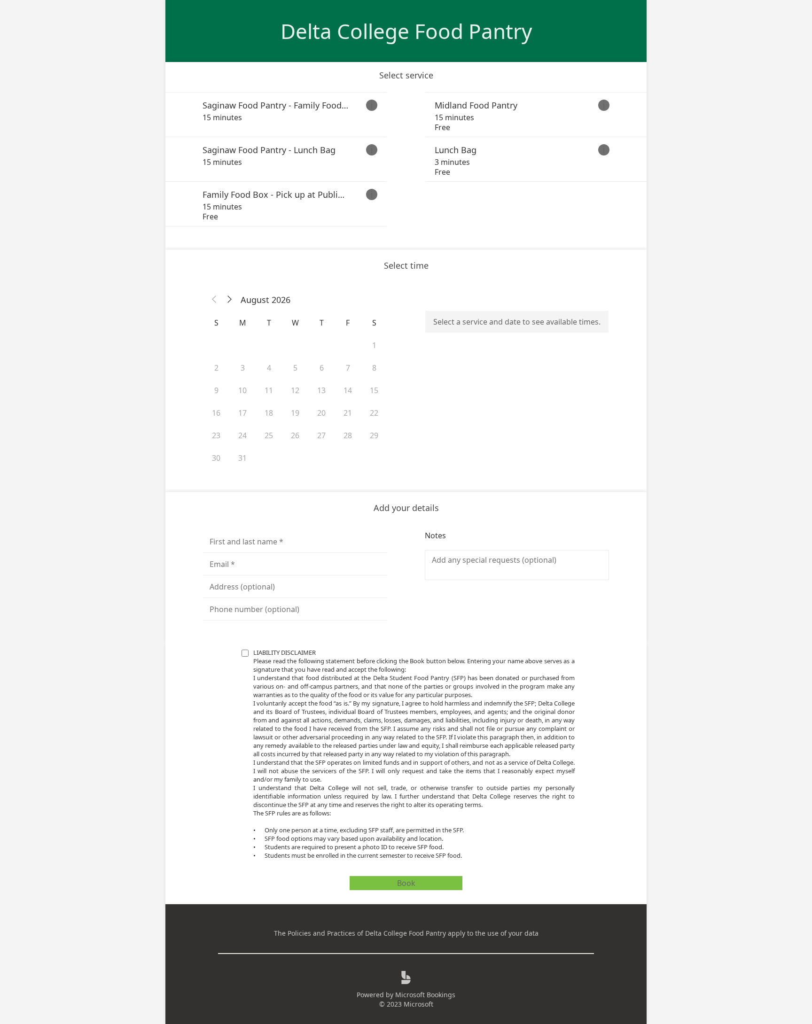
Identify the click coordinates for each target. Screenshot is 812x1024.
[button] (214, 299)
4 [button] (269, 368)
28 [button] (348, 435)
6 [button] (322, 368)
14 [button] (348, 390)
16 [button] (216, 413)
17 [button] (242, 413)
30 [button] (216, 458)
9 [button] (216, 390)
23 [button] (216, 435)
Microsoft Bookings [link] (425, 994)
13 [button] (321, 390)
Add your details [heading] (406, 507)
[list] (406, 159)
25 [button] (269, 435)
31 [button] (242, 458)
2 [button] (216, 368)
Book (406, 883)
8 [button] (374, 368)
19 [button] (295, 413)
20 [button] (321, 413)
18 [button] (269, 413)
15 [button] (374, 390)
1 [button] (374, 345)
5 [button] (295, 368)
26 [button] (295, 435)
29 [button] (374, 435)
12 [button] (295, 390)
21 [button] (348, 413)
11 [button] (269, 390)
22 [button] (374, 413)
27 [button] (321, 435)
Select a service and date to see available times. (517, 322)
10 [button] (242, 390)
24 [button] (242, 435)
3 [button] (243, 368)
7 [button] (348, 368)
